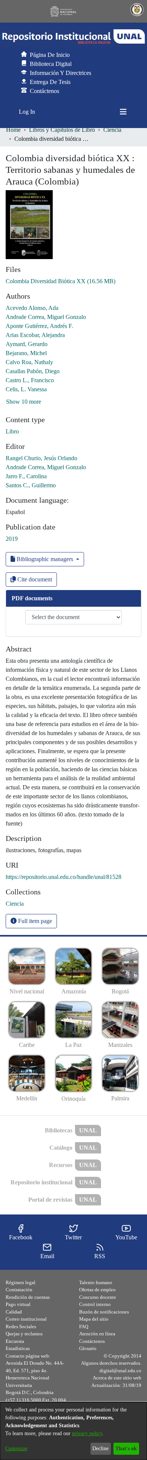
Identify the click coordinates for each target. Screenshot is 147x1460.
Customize (16, 1448)
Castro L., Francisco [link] (30, 380)
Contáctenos (92, 1341)
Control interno (95, 1304)
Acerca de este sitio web (117, 1378)
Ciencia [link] (112, 130)
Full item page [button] (34, 921)
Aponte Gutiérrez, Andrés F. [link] (39, 326)
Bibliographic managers (45, 559)
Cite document (34, 579)
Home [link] (13, 130)
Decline (100, 1448)
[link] (60, 281)
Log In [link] (27, 111)
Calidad (14, 1312)
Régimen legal (20, 1282)
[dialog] (73, 1431)
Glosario (87, 1348)
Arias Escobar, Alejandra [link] (35, 335)
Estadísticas (18, 1348)
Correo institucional (26, 1319)
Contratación (19, 1289)
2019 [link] (12, 538)
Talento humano (95, 1282)
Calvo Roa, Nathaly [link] (29, 362)
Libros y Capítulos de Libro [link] (62, 130)
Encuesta (15, 1341)
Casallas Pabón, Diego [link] (33, 371)
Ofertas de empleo (97, 1289)
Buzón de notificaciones (104, 1312)
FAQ (83, 1326)
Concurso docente (97, 1297)
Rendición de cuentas (28, 1297)
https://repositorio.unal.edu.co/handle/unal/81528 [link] (63, 877)
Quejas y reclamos (24, 1333)
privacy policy (87, 1433)
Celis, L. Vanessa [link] (26, 389)
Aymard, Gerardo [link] (26, 344)
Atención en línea (97, 1333)
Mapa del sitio (94, 1319)
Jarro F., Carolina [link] (26, 476)
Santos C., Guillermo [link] (31, 485)
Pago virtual (18, 1304)
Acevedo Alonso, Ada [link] (32, 308)
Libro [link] (12, 431)
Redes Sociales (21, 1326)
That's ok (126, 1448)
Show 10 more (23, 401)
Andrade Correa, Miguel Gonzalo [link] (46, 317)
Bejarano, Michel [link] (26, 353)
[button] (73, 36)
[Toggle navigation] (123, 112)
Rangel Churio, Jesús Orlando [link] (41, 458)
